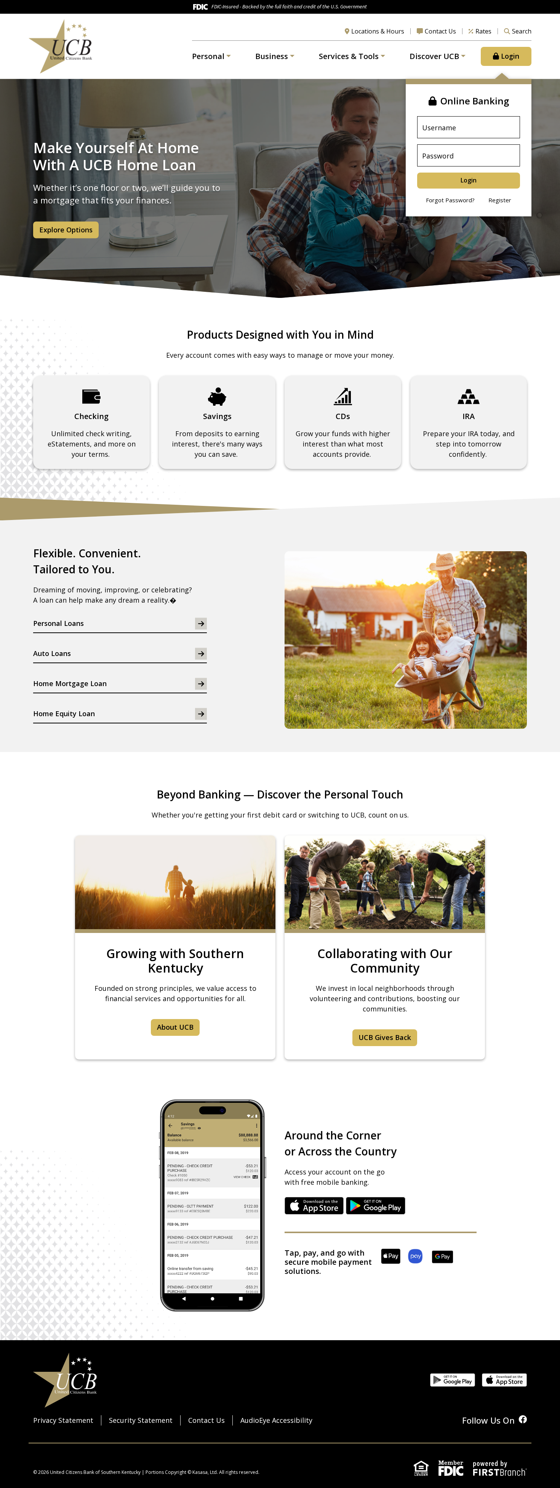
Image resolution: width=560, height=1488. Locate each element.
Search (521, 31)
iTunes (314, 1205)
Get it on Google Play (452, 1380)
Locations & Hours (377, 31)
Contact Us (440, 31)
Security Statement (141, 1420)
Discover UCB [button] (434, 56)
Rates (483, 31)
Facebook (522, 1419)
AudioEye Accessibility (276, 1420)
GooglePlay (375, 1205)
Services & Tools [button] (349, 56)
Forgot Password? (450, 200)
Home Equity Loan (64, 713)
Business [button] (271, 56)
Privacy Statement (63, 1420)
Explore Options (66, 229)
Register (499, 200)
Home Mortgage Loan (70, 683)
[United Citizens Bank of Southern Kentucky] (60, 45)
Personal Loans (58, 623)
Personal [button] (208, 56)
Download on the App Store (504, 1380)
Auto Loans (52, 653)
